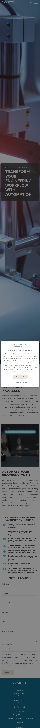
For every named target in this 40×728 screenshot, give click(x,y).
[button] (20, 382)
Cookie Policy (18, 372)
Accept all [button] (20, 377)
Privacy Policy (30, 372)
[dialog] (20, 364)
